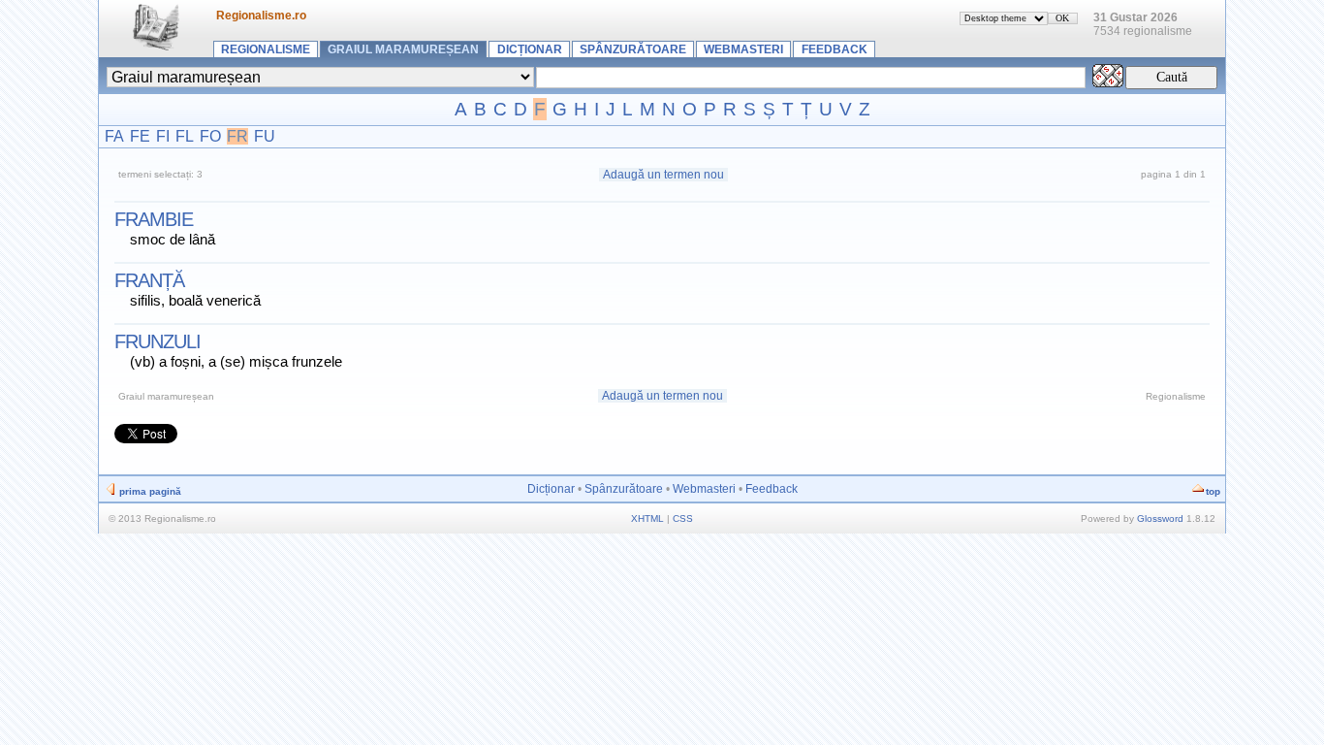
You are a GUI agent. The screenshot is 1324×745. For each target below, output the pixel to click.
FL (184, 136)
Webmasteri (743, 49)
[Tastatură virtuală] (1107, 82)
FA (114, 136)
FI (163, 136)
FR (237, 136)
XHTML (647, 518)
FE (140, 136)
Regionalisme (265, 49)
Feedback (834, 49)
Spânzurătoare (633, 49)
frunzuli (157, 341)
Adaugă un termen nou (663, 174)
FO (210, 136)
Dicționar (529, 49)
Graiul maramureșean (403, 49)
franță (149, 280)
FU (264, 136)
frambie (153, 219)
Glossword (1160, 518)
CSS (683, 518)
